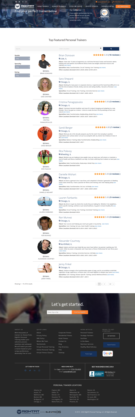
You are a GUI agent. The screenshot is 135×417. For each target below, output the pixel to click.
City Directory (64, 347)
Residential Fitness (65, 335)
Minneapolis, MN (75, 395)
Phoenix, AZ (74, 402)
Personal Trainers (87, 333)
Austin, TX (37, 392)
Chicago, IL (37, 402)
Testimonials (41, 344)
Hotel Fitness (63, 338)
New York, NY (74, 399)
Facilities (84, 338)
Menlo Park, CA (57, 402)
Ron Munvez (65, 217)
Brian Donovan (67, 55)
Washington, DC (93, 399)
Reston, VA (91, 390)
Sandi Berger (66, 127)
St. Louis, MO (91, 397)
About (39, 333)
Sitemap (61, 352)
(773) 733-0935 (76, 369)
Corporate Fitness (65, 333)
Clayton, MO (56, 390)
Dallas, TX (55, 392)
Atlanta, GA (38, 390)
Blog (60, 344)
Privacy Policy (42, 335)
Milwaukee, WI (74, 392)
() (112, 55)
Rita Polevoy (65, 151)
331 (110, 284)
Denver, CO (56, 395)
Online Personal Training (45, 350)
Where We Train (42, 341)
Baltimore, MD (39, 395)
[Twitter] (19, 1)
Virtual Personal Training (45, 347)
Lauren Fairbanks (68, 197)
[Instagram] (26, 1)
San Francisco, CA (93, 395)
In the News (85, 341)
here (58, 369)
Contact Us (62, 341)
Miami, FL (73, 390)
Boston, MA (38, 397)
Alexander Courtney (69, 240)
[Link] (24, 6)
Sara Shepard (66, 78)
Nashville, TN (74, 397)
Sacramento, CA (92, 392)
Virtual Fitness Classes (45, 352)
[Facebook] (16, 1)
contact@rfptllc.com (69, 372)
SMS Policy (40, 338)
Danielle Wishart (67, 174)
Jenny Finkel (65, 264)
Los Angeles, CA (57, 399)
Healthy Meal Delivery (88, 347)
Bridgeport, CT (39, 399)
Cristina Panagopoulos (71, 102)
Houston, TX (56, 397)
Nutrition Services (87, 344)
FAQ (60, 350)
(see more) (67, 65)
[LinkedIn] (22, 1)
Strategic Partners (87, 335)
